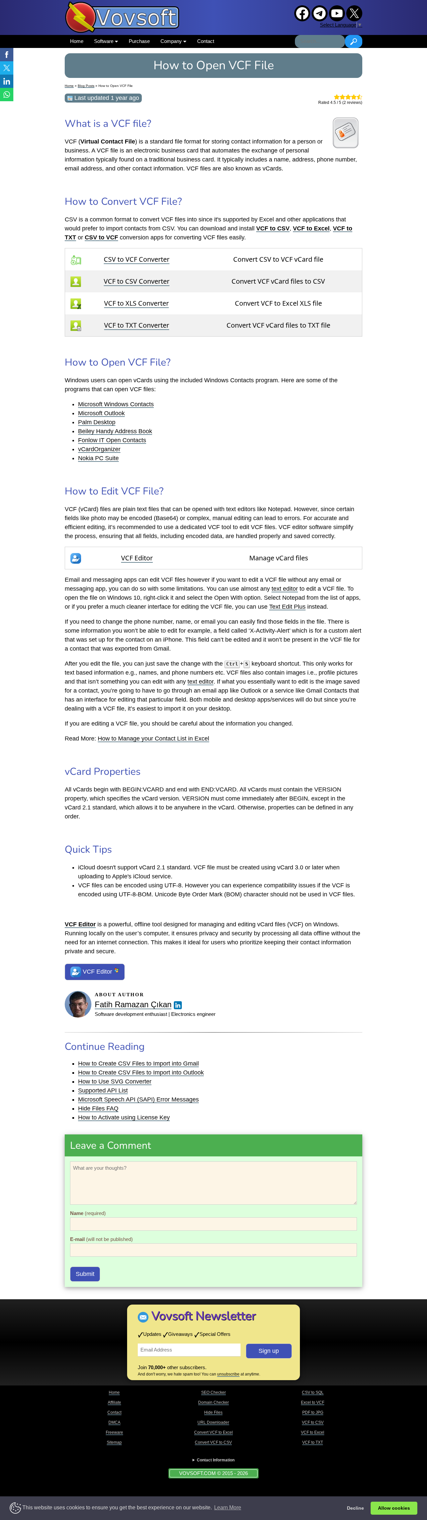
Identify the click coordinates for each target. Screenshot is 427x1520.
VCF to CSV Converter (136, 281)
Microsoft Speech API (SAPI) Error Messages (138, 1099)
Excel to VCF (312, 1402)
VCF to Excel (312, 1432)
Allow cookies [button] (394, 1508)
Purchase (139, 41)
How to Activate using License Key (124, 1117)
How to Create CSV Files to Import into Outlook (141, 1072)
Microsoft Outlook (101, 413)
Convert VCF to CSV (213, 1442)
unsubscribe (228, 1374)
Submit (85, 1274)
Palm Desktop (96, 422)
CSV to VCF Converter (136, 259)
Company (171, 41)
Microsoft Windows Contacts (116, 404)
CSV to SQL (313, 1392)
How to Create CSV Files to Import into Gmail (138, 1063)
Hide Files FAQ (98, 1108)
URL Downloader (213, 1422)
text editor (285, 588)
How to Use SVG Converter (114, 1081)
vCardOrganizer (99, 449)
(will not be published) (101, 1239)
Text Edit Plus (287, 606)
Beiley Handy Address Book (115, 431)
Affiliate (114, 1402)
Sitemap (114, 1442)
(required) (88, 1213)
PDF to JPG (312, 1412)
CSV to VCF (101, 237)
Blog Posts (86, 86)
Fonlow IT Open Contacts (112, 440)
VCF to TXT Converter (136, 325)
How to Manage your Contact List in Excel (153, 738)
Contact (205, 41)
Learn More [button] (227, 1507)
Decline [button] (355, 1508)
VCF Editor (137, 557)
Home (76, 41)
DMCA (114, 1422)
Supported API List (103, 1090)
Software (104, 41)
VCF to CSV (313, 1422)
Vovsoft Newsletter (203, 1316)
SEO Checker (213, 1392)
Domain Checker (213, 1402)
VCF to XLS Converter (136, 303)
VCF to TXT (312, 1442)
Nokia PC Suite (98, 458)
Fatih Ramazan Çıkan (133, 1004)
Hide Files (213, 1412)
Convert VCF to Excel (213, 1432)
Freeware (114, 1432)
